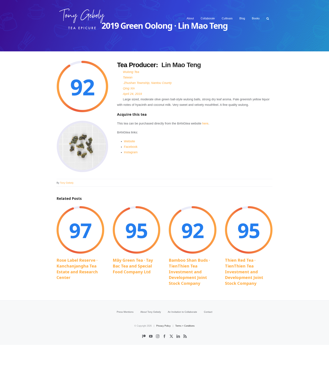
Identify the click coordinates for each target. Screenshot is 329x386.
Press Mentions (125, 311)
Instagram (131, 152)
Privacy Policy (163, 326)
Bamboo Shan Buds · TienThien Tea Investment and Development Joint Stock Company (192, 230)
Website (129, 141)
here (205, 123)
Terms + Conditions (185, 326)
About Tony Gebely (150, 311)
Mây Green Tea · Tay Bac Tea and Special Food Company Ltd (136, 230)
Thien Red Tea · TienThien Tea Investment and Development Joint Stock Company (249, 230)
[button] (267, 18)
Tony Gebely (67, 182)
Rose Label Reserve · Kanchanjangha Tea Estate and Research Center (80, 230)
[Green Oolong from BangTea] (82, 124)
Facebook (130, 146)
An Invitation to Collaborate (182, 311)
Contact (208, 311)
